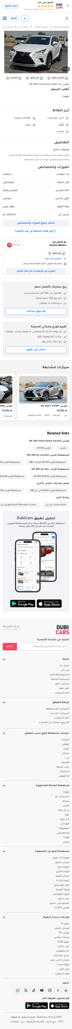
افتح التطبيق (11, 6)
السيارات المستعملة (57, 709)
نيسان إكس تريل (59, 960)
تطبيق (14, 18)
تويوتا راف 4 (62, 880)
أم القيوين (64, 776)
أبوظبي (65, 744)
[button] (67, 6)
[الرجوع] (66, 18)
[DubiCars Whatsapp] (17, 990)
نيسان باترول (62, 862)
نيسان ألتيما (62, 876)
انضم (10, 646)
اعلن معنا (64, 688)
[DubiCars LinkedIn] (66, 990)
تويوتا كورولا (62, 890)
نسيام (65, 801)
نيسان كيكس (61, 937)
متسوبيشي (63, 833)
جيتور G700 (63, 942)
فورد (66, 815)
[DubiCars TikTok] (33, 990)
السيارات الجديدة (60, 713)
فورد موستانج (61, 885)
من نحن (65, 670)
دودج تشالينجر (61, 955)
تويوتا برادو (63, 867)
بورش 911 (64, 933)
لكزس (63, 448)
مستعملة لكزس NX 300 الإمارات (49, 462)
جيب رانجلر (63, 899)
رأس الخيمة (62, 767)
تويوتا (66, 792)
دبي (67, 758)
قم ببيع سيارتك (36, 311)
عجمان (65, 753)
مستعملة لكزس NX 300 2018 (50, 476)
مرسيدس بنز (62, 796)
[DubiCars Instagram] (50, 990)
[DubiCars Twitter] (25, 990)
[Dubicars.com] (62, 629)
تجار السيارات (61, 693)
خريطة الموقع (61, 702)
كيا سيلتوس (62, 951)
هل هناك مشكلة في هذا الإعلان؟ (34, 231)
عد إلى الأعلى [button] (12, 626)
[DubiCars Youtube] (42, 990)
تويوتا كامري (62, 871)
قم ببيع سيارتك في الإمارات (54, 722)
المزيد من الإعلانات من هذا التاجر (36, 271)
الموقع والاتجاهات (53, 259)
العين (66, 749)
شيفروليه (64, 828)
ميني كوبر (64, 969)
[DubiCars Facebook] (58, 990)
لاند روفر (64, 819)
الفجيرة (65, 762)
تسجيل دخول (62, 684)
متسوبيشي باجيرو (59, 903)
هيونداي (65, 824)
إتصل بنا (64, 666)
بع (25, 18)
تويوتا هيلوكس (61, 894)
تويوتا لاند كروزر (60, 858)
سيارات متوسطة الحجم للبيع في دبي (18, 505)
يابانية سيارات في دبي (56, 505)
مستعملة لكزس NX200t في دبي (50, 490)
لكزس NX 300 (44, 448)
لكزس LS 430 (61, 908)
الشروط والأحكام (59, 675)
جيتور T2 (65, 924)
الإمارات (65, 740)
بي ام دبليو (63, 810)
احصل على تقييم (36, 349)
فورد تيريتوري (62, 974)
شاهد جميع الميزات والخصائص (36, 223)
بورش (66, 842)
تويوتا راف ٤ (63, 964)
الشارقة (64, 771)
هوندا (66, 837)
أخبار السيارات (61, 718)
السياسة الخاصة (60, 679)
